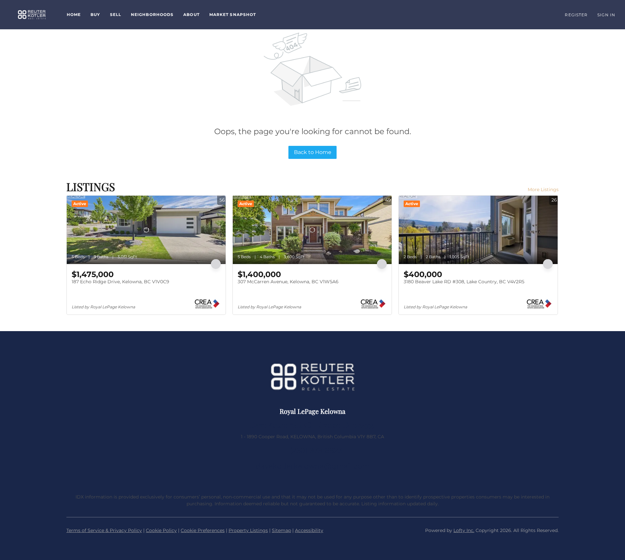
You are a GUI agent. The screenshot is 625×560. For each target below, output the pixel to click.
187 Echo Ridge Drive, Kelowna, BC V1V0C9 (120, 282)
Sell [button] (115, 14)
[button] (31, 14)
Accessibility (309, 530)
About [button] (191, 14)
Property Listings (248, 530)
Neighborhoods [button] (152, 14)
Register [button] (576, 14)
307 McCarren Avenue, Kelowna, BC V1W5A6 (288, 282)
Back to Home (312, 152)
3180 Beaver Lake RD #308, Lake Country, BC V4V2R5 (464, 282)
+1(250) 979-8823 (312, 450)
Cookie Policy (161, 530)
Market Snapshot (232, 14)
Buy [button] (95, 14)
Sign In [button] (606, 14)
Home (74, 14)
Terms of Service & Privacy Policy (104, 530)
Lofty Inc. (463, 530)
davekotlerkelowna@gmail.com (312, 466)
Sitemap (281, 530)
